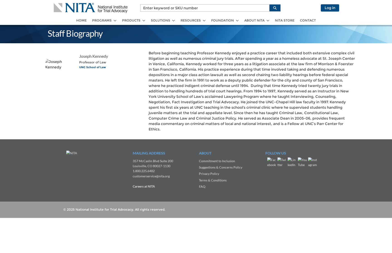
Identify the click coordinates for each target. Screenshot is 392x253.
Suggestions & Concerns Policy (220, 167)
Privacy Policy (209, 174)
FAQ (202, 186)
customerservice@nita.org (151, 176)
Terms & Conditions (213, 180)
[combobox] (203, 8)
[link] (81, 20)
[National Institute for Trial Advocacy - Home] (90, 7)
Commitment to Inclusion (217, 161)
